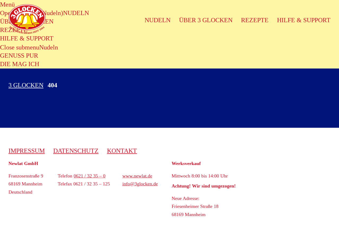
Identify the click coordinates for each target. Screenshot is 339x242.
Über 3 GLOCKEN (206, 20)
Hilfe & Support (304, 20)
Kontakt (122, 150)
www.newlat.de (137, 176)
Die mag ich (19, 64)
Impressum (26, 150)
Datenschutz (76, 150)
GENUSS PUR (19, 55)
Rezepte (255, 20)
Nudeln (48, 47)
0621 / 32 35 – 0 (89, 176)
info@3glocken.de (140, 183)
